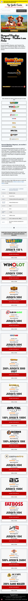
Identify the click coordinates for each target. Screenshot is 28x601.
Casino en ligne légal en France (12, 596)
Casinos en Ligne (22, 596)
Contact (20, 597)
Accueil (4, 596)
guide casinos (15, 597)
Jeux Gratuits (8, 597)
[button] (26, 5)
